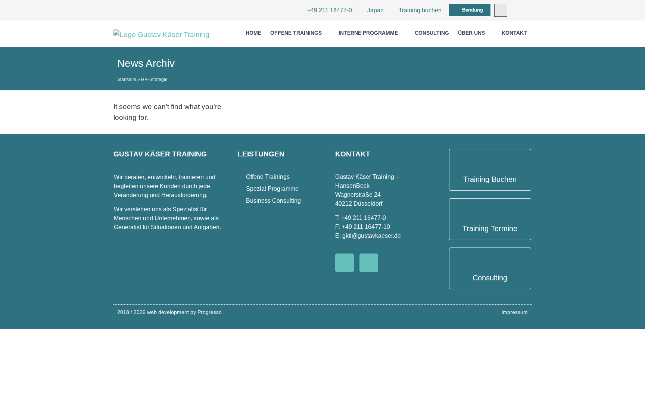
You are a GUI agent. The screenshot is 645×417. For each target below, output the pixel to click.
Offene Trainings (296, 33)
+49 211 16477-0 (363, 218)
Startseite (126, 79)
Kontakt (514, 33)
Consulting (490, 278)
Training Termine (489, 228)
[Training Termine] (489, 208)
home (253, 33)
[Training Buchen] (489, 159)
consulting (432, 33)
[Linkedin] (344, 262)
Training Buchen (490, 179)
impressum (515, 312)
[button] (500, 10)
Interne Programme (368, 33)
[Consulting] (489, 258)
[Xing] (368, 262)
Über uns (471, 33)
